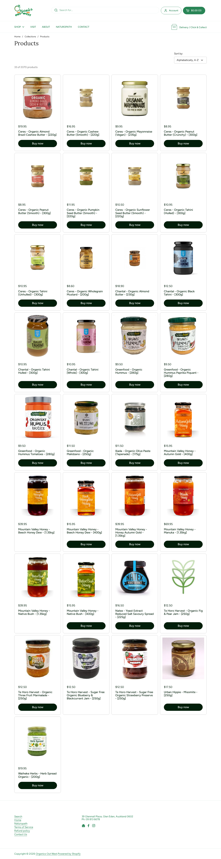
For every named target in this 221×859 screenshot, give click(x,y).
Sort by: (178, 53)
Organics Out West (46, 853)
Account (173, 10)
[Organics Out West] (23, 11)
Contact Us (20, 834)
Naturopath (20, 823)
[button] (194, 10)
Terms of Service (23, 827)
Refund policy (22, 830)
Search (18, 816)
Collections (30, 36)
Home (17, 36)
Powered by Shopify (69, 853)
